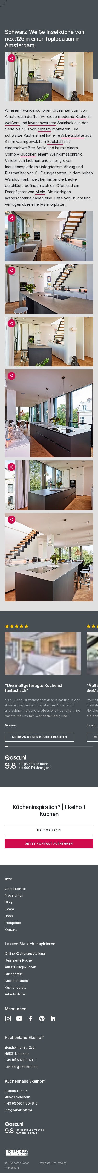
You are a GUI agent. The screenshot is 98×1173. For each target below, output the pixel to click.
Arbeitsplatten (16, 994)
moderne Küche (72, 116)
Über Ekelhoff (15, 889)
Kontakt (11, 929)
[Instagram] (8, 1018)
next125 (44, 129)
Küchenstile (14, 974)
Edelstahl (55, 141)
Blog (8, 902)
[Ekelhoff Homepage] (49, 1152)
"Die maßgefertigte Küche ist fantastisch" (33, 688)
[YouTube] (19, 1018)
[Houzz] (53, 1018)
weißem (12, 122)
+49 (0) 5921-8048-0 (21, 1103)
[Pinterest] (42, 1018)
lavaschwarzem (42, 122)
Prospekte (13, 923)
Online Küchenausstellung (25, 953)
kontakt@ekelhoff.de (21, 1067)
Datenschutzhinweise (52, 1162)
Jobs (9, 916)
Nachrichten (14, 895)
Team (9, 909)
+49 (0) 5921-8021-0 (21, 1060)
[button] (11, 58)
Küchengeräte (16, 987)
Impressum (12, 1167)
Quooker (28, 154)
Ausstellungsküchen (20, 967)
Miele (40, 191)
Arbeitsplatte (72, 135)
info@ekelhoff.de (18, 1110)
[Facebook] (30, 1018)
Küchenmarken (16, 981)
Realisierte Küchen (19, 960)
